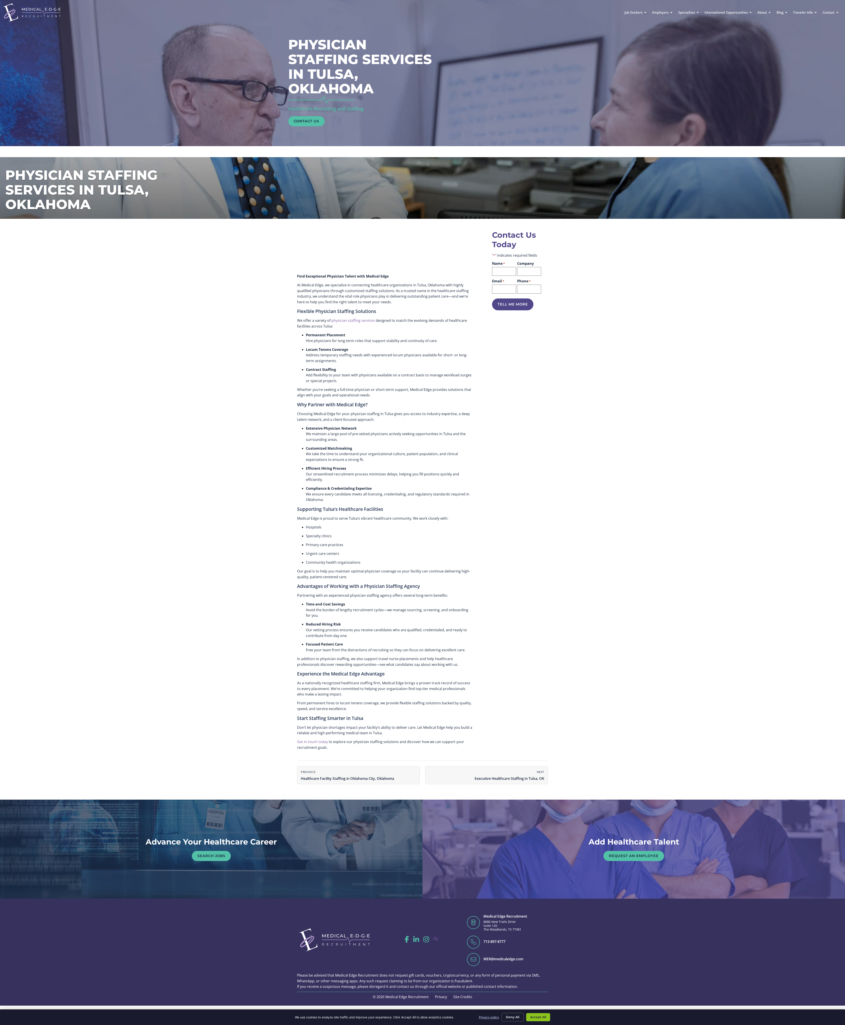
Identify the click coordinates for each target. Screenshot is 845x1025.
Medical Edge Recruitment (505, 916)
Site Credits (462, 996)
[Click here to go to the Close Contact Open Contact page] (837, 12)
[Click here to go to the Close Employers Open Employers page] (671, 12)
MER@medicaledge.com (503, 959)
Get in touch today (312, 741)
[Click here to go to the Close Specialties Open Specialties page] (697, 12)
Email (498, 281)
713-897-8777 (494, 941)
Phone (524, 281)
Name (498, 263)
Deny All (512, 1017)
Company (525, 263)
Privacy (441, 996)
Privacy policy (489, 1017)
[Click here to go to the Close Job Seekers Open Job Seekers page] (645, 12)
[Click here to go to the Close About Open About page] (769, 12)
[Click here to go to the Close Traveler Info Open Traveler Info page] (815, 12)
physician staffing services (353, 320)
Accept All (538, 1017)
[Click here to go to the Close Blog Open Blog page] (786, 12)
